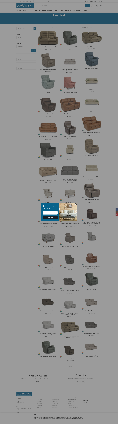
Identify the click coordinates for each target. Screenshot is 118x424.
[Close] (75, 204)
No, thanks (50, 217)
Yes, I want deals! (50, 213)
